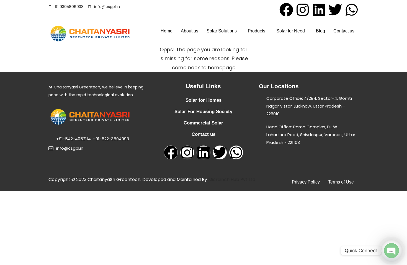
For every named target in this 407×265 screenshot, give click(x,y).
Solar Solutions (222, 31)
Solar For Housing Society (203, 111)
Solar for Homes (203, 100)
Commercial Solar (203, 123)
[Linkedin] (319, 10)
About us (189, 31)
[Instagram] (303, 10)
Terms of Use (341, 182)
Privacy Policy (306, 182)
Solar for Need (290, 31)
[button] (223, 31)
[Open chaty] (391, 250)
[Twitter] (335, 10)
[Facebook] (286, 10)
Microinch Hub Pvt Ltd (231, 179)
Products (256, 31)
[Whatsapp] (352, 10)
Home (166, 31)
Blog (320, 31)
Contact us (343, 31)
